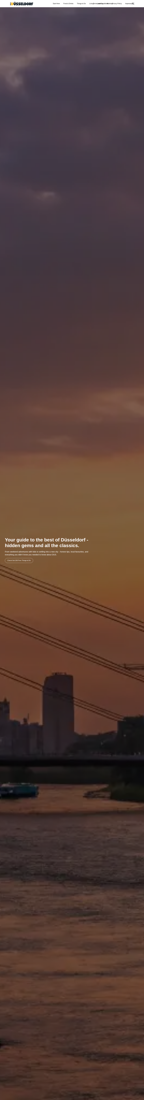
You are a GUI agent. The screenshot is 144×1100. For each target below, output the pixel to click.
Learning (100, 3)
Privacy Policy (117, 3)
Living (91, 3)
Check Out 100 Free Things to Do (19, 560)
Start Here (56, 3)
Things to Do (81, 3)
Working (110, 3)
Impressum (129, 3)
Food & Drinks (68, 3)
